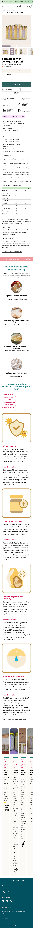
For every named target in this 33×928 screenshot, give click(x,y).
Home (3, 11)
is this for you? (7, 156)
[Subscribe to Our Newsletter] (28, 918)
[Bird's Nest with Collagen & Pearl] (5, 51)
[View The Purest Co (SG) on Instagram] (3, 901)
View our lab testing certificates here (12, 251)
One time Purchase (24, 71)
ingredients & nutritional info (12, 185)
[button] (3, 66)
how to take (6, 228)
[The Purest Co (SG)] (16, 6)
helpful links (5, 892)
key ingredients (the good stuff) (13, 121)
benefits (5, 135)
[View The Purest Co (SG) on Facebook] (10, 901)
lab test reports (8, 238)
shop (3, 886)
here (25, 720)
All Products (11, 11)
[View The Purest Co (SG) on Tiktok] (7, 901)
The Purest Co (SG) (11, 925)
